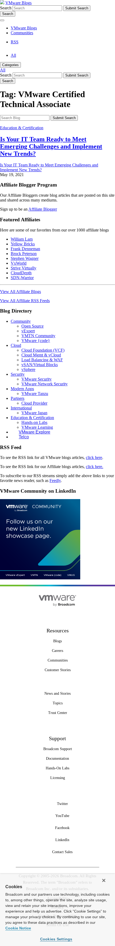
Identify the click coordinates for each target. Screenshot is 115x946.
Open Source (32, 326)
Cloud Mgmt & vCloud (41, 355)
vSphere (28, 369)
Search (5, 8)
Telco (24, 437)
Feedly (55, 480)
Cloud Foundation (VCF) (42, 350)
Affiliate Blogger (42, 209)
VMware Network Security (44, 384)
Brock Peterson (24, 253)
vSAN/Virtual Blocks (39, 364)
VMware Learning (37, 427)
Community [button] (21, 321)
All (13, 55)
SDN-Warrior (22, 277)
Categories (10, 65)
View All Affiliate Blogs (20, 291)
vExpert (28, 331)
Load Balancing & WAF (42, 360)
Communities (22, 33)
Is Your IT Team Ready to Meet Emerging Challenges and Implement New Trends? (51, 146)
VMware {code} (35, 340)
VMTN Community (38, 335)
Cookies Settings (56, 939)
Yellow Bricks (23, 244)
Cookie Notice (18, 928)
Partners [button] (17, 398)
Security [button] (18, 374)
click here (94, 457)
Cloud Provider (34, 403)
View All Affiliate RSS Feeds (25, 300)
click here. (94, 466)
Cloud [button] (16, 345)
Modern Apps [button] (22, 388)
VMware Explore (34, 432)
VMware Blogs (18, 3)
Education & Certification (21, 128)
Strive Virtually (23, 268)
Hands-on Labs (34, 422)
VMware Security (36, 379)
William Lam (22, 239)
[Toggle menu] (2, 20)
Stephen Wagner (25, 258)
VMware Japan (34, 413)
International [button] (21, 408)
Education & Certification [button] (32, 417)
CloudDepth (21, 273)
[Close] (103, 880)
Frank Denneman (25, 248)
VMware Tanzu (34, 393)
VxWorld (18, 263)
